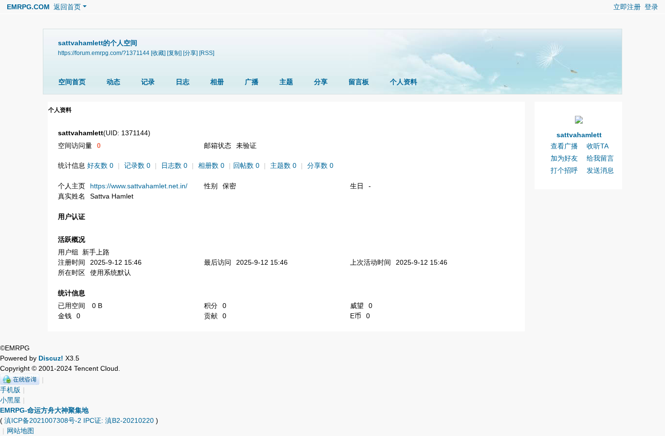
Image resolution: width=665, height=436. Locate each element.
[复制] (174, 53)
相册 (217, 82)
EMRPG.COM (28, 7)
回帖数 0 (246, 165)
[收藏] (158, 53)
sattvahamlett (579, 135)
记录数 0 (137, 165)
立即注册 (627, 7)
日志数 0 (174, 165)
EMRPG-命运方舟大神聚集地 (44, 410)
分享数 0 (320, 165)
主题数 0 (283, 165)
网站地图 (20, 431)
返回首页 (67, 7)
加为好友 (564, 158)
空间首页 (72, 82)
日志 (182, 82)
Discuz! (50, 358)
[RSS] (206, 53)
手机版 (10, 390)
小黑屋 (10, 400)
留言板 (359, 82)
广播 (252, 82)
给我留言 (600, 158)
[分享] (190, 53)
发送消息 (600, 170)
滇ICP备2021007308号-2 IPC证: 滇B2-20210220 (79, 420)
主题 (286, 82)
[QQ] (19, 379)
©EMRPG (15, 348)
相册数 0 (211, 165)
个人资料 (403, 82)
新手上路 (96, 252)
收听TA (598, 146)
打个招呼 (564, 170)
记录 (148, 82)
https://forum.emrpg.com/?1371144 (103, 53)
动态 (113, 82)
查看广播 (564, 146)
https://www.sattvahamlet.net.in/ (138, 186)
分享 (321, 82)
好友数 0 (100, 165)
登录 (651, 7)
